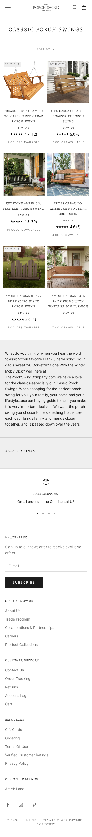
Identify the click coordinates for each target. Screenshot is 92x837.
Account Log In (17, 695)
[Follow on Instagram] (21, 804)
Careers (11, 636)
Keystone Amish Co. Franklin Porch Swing (23, 206)
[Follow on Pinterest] (34, 804)
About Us (12, 610)
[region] (46, 491)
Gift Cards (13, 729)
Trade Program (17, 619)
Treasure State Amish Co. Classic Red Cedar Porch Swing (23, 116)
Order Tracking (17, 678)
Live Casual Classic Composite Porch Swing (68, 116)
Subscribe (24, 582)
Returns (11, 687)
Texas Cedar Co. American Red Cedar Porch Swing (68, 208)
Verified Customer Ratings (26, 755)
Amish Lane (14, 789)
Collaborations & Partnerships (29, 627)
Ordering (12, 738)
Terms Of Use (16, 746)
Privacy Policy (17, 763)
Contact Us (14, 670)
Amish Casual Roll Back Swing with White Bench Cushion (68, 301)
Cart (8, 704)
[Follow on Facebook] (7, 804)
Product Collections (21, 644)
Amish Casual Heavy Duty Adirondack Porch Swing (23, 301)
